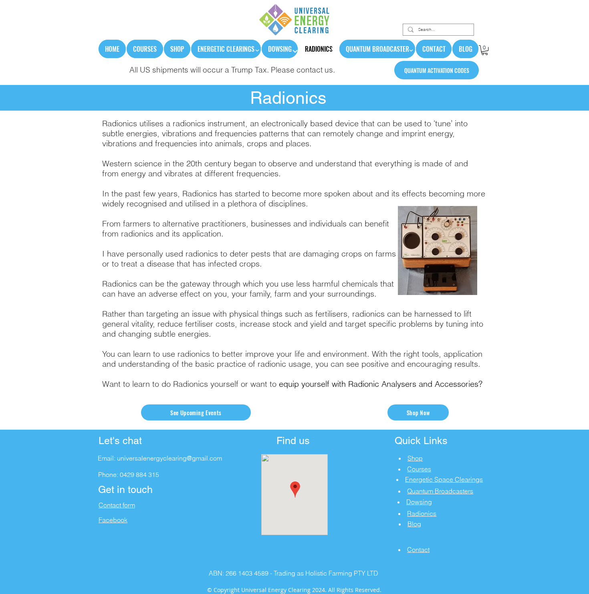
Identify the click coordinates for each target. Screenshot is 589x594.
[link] (484, 50)
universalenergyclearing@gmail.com (169, 458)
